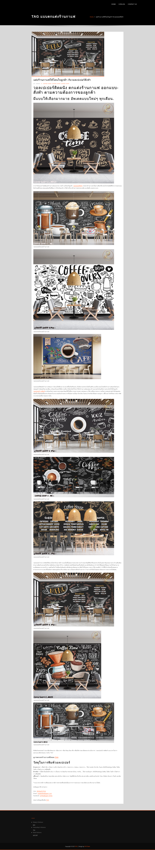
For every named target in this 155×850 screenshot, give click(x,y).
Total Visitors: (37, 832)
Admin (37, 83)
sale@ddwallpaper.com (45, 793)
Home (113, 4)
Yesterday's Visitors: (39, 827)
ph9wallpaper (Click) (46, 796)
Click (56, 757)
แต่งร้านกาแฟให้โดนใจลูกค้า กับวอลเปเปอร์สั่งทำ (110, 17)
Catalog (122, 4)
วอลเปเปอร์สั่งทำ (78, 186)
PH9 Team (87, 846)
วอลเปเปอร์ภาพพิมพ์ (39, 391)
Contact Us (132, 4)
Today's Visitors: (38, 822)
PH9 (76, 846)
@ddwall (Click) (41, 791)
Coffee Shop (47, 83)
